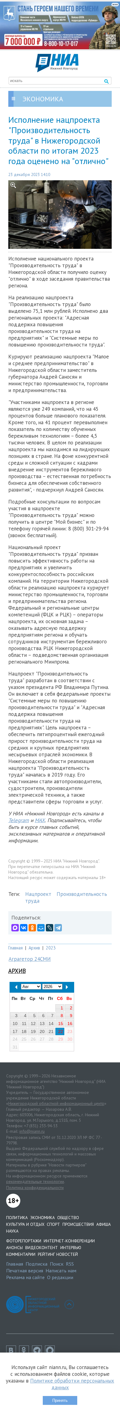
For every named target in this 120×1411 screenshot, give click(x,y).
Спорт (53, 1224)
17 (15, 1031)
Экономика (42, 1217)
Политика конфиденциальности (35, 1187)
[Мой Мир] (41, 927)
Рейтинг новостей (58, 1254)
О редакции (60, 1277)
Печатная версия (24, 1270)
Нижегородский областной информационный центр (56, 1103)
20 (42, 1031)
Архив (34, 948)
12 (33, 1023)
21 (51, 1031)
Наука (12, 1231)
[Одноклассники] (32, 927)
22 (60, 1031)
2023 (51, 948)
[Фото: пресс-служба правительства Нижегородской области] (60, 214)
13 (42, 1023)
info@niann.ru (32, 1131)
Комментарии (20, 1254)
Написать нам (61, 1270)
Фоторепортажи (23, 1241)
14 (51, 1023)
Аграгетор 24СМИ (30, 959)
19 (33, 1031)
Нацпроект (38, 894)
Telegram (18, 820)
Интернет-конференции (69, 1241)
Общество (68, 1217)
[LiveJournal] (49, 927)
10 (15, 1023)
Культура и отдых (25, 1224)
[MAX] (15, 927)
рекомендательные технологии (35, 1181)
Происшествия (78, 1224)
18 (24, 1031)
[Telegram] (58, 927)
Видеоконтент (41, 1247)
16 (69, 1023)
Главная (15, 948)
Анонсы (14, 1247)
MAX (40, 820)
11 (24, 1023)
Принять (60, 1400)
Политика (17, 1217)
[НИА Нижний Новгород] (56, 70)
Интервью (70, 1247)
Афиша (103, 1224)
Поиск (56, 1264)
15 (60, 1023)
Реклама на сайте (25, 1277)
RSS (70, 1264)
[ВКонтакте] (23, 927)
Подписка (36, 1264)
